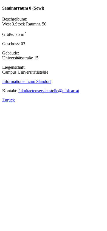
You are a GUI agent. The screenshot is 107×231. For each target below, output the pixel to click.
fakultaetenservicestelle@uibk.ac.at (48, 90)
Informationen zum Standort (26, 81)
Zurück (8, 100)
